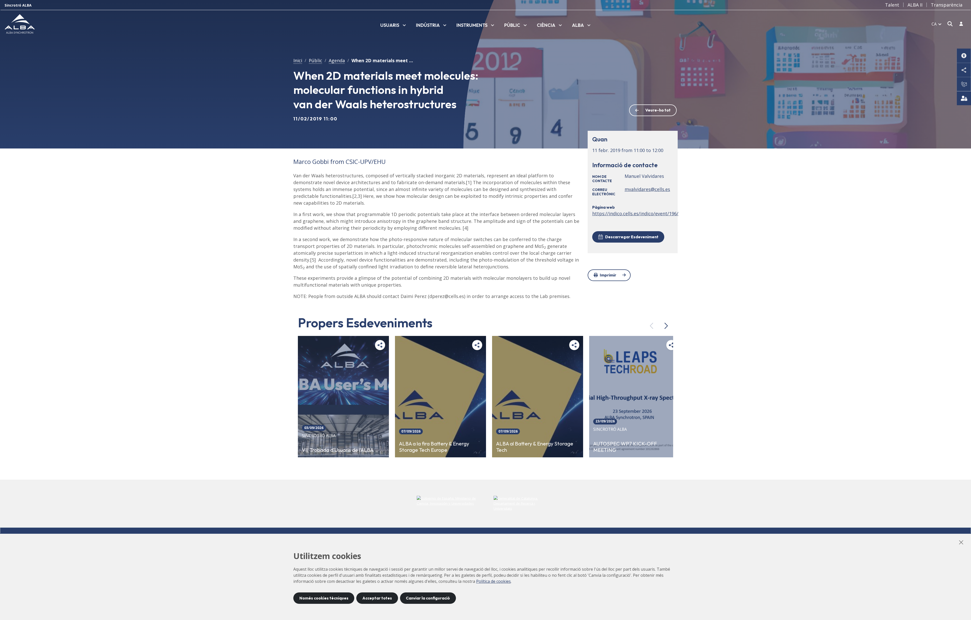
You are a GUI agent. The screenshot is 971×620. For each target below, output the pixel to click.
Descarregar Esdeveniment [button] (631, 236)
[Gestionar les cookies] (964, 98)
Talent (892, 5)
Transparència (946, 5)
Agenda (337, 60)
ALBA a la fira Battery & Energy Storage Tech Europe (434, 446)
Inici (297, 60)
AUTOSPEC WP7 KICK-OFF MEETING (625, 446)
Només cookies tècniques (323, 598)
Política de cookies (493, 581)
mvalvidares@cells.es (647, 189)
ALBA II (915, 5)
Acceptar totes (377, 598)
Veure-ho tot (658, 110)
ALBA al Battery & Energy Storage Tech (534, 446)
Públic (315, 60)
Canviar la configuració (428, 598)
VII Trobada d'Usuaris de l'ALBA (337, 450)
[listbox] (393, 25)
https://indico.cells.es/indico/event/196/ (635, 213)
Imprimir (608, 274)
